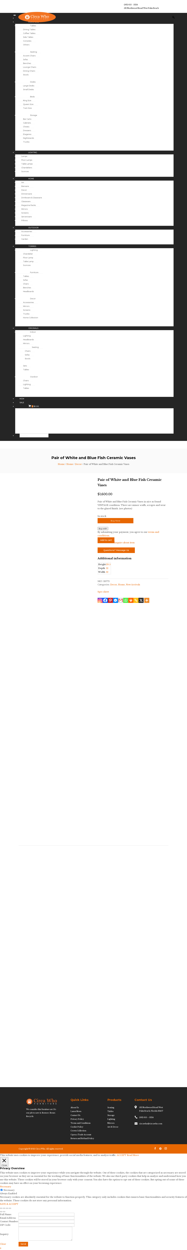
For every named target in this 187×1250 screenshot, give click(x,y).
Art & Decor (112, 1127)
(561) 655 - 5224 (131, 5)
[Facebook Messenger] (115, 600)
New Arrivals (133, 584)
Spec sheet (103, 591)
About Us (75, 1107)
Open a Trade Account (81, 1135)
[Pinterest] (110, 600)
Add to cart (106, 540)
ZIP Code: (5, 1225)
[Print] (130, 600)
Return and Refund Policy (82, 1138)
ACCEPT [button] (121, 1155)
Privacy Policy (77, 1119)
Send (23, 1244)
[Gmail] (120, 600)
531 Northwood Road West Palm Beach (141, 8)
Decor (78, 464)
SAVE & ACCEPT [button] (9, 1204)
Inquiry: (4, 1234)
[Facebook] (105, 600)
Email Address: (8, 1218)
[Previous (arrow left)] (1, 1211)
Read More (133, 1155)
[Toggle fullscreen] (4, 1208)
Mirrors (111, 1123)
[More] (147, 600)
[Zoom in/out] (1, 1208)
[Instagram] (100, 600)
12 (107, 568)
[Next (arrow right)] (4, 1211)
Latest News (76, 1111)
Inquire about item (124, 542)
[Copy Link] (135, 600)
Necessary (9, 1190)
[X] (141, 600)
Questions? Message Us (116, 550)
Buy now (115, 520)
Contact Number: (9, 1221)
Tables (110, 1111)
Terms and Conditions (81, 1123)
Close (3, 1244)
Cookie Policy (77, 1127)
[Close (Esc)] (10, 1208)
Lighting (111, 1119)
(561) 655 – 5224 (146, 1117)
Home (61, 464)
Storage (111, 1115)
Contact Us (75, 1115)
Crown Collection (78, 1131)
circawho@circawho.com (150, 1124)
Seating (110, 1107)
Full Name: (6, 1214)
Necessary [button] (5, 1186)
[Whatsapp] (125, 600)
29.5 (108, 564)
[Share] (7, 1208)
